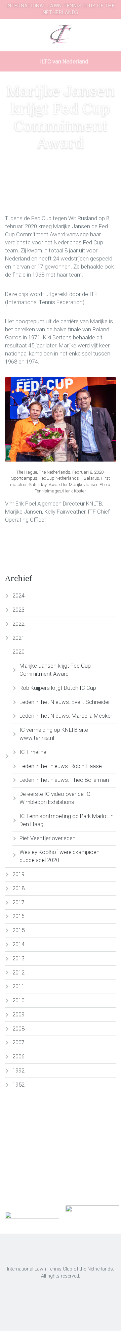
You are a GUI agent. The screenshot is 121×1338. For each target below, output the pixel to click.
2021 (18, 637)
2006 (18, 1056)
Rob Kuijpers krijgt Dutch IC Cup (57, 687)
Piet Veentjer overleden (47, 838)
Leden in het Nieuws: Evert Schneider (64, 702)
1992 (18, 1070)
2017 (18, 902)
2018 (18, 888)
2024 (18, 595)
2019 (18, 874)
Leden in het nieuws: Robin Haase (60, 766)
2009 (18, 1014)
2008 (18, 1028)
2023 (18, 609)
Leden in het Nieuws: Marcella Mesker (65, 715)
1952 (18, 1084)
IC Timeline (32, 752)
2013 (18, 958)
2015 (18, 930)
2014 (18, 944)
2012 (18, 972)
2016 (18, 916)
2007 (18, 1042)
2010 (18, 1000)
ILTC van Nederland (63, 61)
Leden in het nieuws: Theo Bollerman (64, 779)
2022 (18, 623)
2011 (18, 986)
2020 (18, 651)
